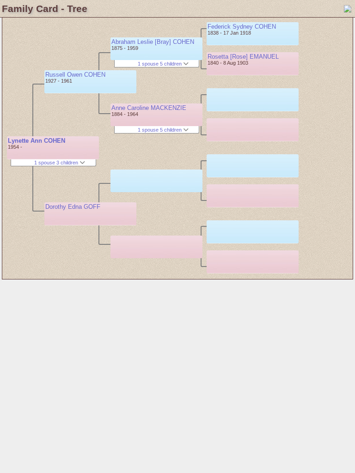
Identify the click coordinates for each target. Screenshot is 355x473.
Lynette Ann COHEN (36, 140)
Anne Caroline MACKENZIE (148, 107)
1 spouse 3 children (57, 162)
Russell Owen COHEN (75, 74)
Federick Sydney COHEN (242, 26)
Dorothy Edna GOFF (72, 206)
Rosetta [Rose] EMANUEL (243, 56)
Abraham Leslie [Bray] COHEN (152, 41)
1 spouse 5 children (160, 64)
